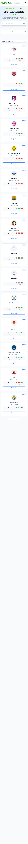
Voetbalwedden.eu (11, 8)
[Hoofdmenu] (25, 2)
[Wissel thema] (22, 3)
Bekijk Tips (14, 64)
